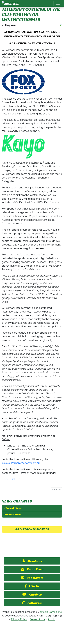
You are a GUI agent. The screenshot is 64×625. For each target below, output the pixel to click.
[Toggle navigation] (57, 3)
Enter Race (35, 569)
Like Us (34, 586)
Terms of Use (37, 619)
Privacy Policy (19, 619)
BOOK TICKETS (11, 479)
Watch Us (35, 594)
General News (13, 514)
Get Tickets (35, 578)
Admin (51, 619)
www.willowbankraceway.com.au (21, 463)
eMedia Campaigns (51, 611)
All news (56, 489)
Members (34, 561)
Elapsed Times (13, 508)
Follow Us (34, 603)
